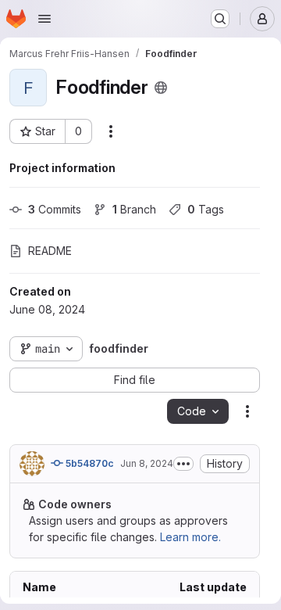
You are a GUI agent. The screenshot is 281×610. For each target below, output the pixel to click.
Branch (134, 209)
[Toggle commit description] (183, 464)
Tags (205, 209)
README (50, 250)
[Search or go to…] (220, 18)
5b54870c (88, 463)
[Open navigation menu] (44, 18)
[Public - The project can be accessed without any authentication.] (161, 87)
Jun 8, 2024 (146, 463)
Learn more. (190, 537)
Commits (54, 209)
